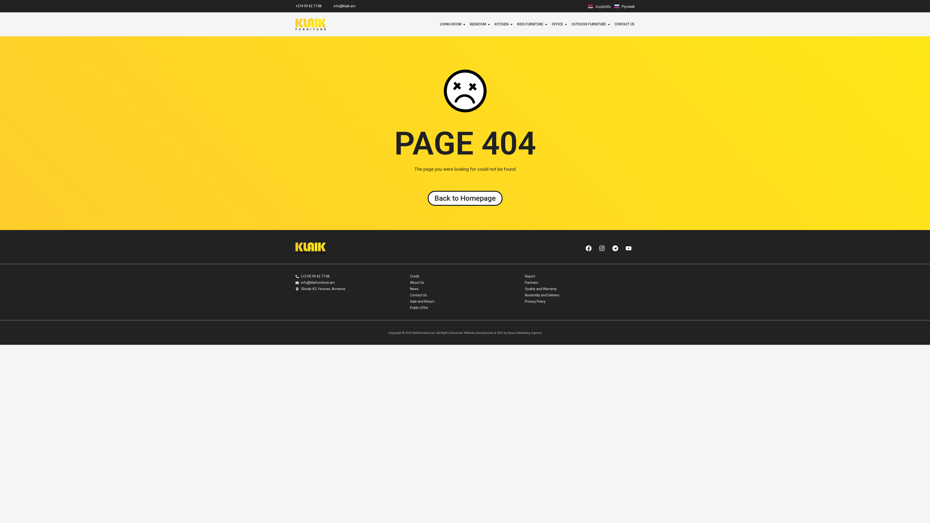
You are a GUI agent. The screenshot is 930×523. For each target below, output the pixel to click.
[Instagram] (602, 248)
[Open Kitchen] (511, 24)
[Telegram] (615, 248)
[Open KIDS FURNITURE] (546, 24)
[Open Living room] (464, 24)
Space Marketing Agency (525, 333)
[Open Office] (566, 24)
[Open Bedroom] (489, 24)
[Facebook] (588, 248)
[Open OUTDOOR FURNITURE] (609, 24)
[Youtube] (628, 248)
